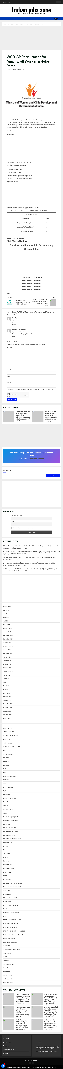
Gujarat (5, 813)
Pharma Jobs (7, 894)
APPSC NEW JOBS (8, 754)
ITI (4, 850)
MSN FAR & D (7, 872)
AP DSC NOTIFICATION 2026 (11, 746)
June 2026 (6, 614)
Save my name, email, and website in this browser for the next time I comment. (30, 389)
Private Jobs (7, 909)
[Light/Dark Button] (56, 19)
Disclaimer (6, 1046)
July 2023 (6, 678)
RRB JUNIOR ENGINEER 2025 (11, 927)
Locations (6, 861)
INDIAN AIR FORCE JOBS (10, 831)
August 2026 (7, 606)
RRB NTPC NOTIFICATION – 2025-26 (14, 931)
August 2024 (7, 657)
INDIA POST (6, 824)
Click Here (37, 280)
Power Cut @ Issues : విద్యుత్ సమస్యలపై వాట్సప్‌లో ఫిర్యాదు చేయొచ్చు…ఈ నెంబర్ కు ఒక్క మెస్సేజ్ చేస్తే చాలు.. (37, 416)
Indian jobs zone (31, 9)
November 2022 (8, 707)
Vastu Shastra (7, 968)
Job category (7, 853)
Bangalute (6, 765)
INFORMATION (7, 842)
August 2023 (7, 675)
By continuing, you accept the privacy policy (24, 528)
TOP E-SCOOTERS (8, 964)
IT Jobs (5, 846)
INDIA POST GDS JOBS (10, 828)
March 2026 (6, 624)
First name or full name (16, 515)
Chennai (5, 783)
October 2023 (7, 668)
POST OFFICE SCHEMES (10, 905)
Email (9, 376)
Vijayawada (6, 971)
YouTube (27, 1060)
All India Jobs (7, 739)
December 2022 (8, 704)
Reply (14, 324)
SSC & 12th (6, 946)
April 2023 (6, 689)
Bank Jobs (6, 769)
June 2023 (6, 682)
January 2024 (7, 660)
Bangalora (6, 758)
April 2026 (6, 621)
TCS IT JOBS (7, 953)
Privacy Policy (7, 1042)
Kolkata (5, 857)
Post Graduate (7, 901)
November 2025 (8, 639)
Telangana (6, 960)
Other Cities (6, 890)
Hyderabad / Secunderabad (11, 820)
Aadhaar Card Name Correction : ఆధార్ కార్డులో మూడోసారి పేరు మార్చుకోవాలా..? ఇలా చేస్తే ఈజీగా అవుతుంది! (37, 1024)
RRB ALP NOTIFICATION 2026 (12, 920)
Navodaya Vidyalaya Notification (12, 883)
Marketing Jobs (7, 864)
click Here (37, 277)
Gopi (8, 69)
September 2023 (8, 671)
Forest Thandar (7, 802)
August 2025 (7, 650)
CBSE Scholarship (8, 780)
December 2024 (8, 653)
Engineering (6, 794)
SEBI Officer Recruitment (10, 942)
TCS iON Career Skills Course (11, 949)
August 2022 (7, 718)
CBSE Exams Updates (9, 776)
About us (5, 1053)
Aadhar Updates (7, 728)
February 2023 (7, 696)
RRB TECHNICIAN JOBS (10, 938)
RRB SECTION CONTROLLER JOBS (13, 935)
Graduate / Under (8, 809)
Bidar (4, 772)
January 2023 (7, 700)
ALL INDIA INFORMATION (10, 735)
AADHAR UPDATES (8, 732)
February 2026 (7, 628)
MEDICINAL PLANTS (9, 868)
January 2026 (7, 632)
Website (9, 383)
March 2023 (6, 693)
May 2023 (6, 686)
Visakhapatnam (7, 975)
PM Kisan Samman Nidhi (10, 898)
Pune (4, 916)
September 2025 (8, 646)
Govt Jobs (6, 806)
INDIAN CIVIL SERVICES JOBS (12, 839)
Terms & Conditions (9, 1050)
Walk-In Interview (8, 979)
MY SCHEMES (7, 879)
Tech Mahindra (7, 957)
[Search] (59, 18)
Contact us (6, 1038)
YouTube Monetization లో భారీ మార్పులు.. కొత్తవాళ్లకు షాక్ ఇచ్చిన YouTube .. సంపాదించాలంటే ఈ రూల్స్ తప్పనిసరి (8, 1011)
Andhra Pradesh (7, 743)
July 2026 (6, 610)
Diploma (5, 791)
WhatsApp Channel (36, 459)
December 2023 (8, 664)
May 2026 (6, 617)
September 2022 (8, 714)
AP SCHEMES (7, 750)
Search (7, 470)
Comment (10, 347)
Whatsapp (34, 1060)
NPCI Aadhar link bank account (12, 887)
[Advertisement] (31, 38)
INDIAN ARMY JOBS (9, 835)
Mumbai (5, 876)
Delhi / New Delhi (8, 787)
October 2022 (7, 711)
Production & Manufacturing (11, 912)
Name (9, 370)
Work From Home (8, 982)
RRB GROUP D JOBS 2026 (10, 923)
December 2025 (8, 635)
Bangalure (6, 761)
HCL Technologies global (10, 817)
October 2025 (7, 642)
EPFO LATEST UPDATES (10, 798)
